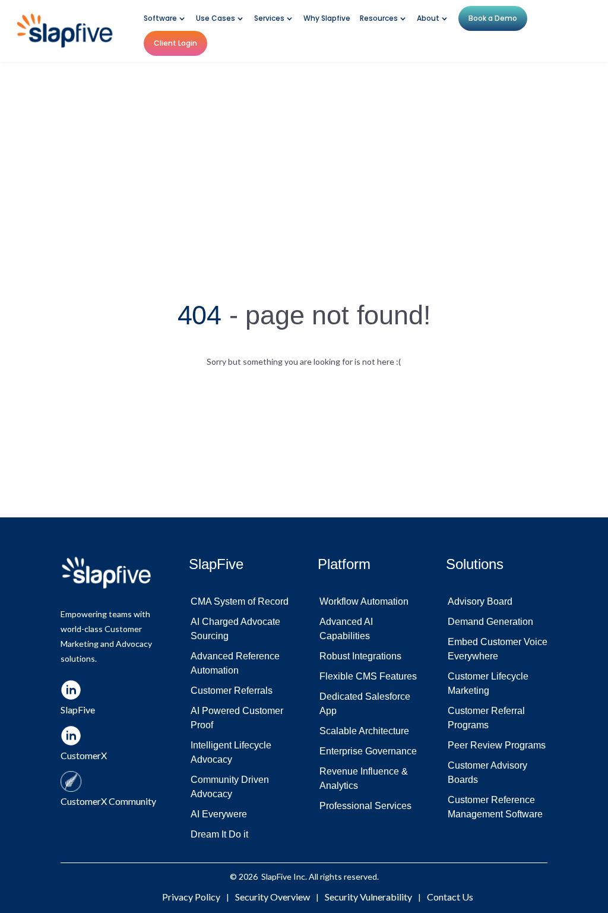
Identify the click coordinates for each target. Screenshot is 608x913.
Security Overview (272, 896)
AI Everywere (219, 814)
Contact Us (450, 896)
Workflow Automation (363, 601)
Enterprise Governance (368, 751)
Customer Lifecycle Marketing (488, 683)
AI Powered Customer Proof (237, 718)
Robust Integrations (360, 656)
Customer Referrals (232, 690)
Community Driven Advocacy (230, 787)
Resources (379, 18)
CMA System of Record (240, 601)
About (428, 18)
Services (269, 18)
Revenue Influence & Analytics (363, 778)
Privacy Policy (191, 896)
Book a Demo (492, 18)
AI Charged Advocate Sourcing (235, 629)
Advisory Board (480, 601)
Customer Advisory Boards (487, 772)
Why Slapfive (326, 18)
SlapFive (276, 876)
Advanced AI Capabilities (346, 629)
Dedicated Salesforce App (364, 703)
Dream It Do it (219, 834)
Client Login (175, 43)
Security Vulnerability (368, 896)
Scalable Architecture (364, 731)
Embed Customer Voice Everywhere (497, 649)
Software (160, 18)
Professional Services (365, 806)
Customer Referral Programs (486, 718)
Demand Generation (490, 622)
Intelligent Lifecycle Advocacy (231, 752)
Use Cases (215, 18)
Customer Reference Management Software (495, 807)
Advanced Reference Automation (235, 663)
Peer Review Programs (497, 745)
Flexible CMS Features (368, 676)
